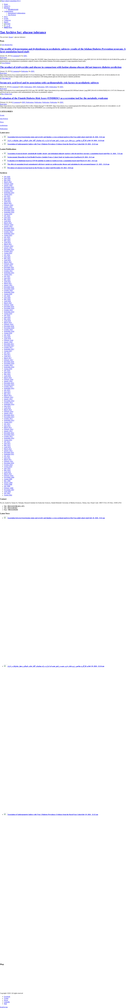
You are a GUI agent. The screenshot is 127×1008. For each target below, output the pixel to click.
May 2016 (7, 374)
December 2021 (9, 267)
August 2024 (8, 214)
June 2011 (7, 458)
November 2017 (9, 345)
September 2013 (9, 420)
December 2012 (9, 433)
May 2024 (7, 219)
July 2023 (7, 237)
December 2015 (9, 383)
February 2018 (8, 340)
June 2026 (7, 178)
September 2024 (9, 212)
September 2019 (9, 312)
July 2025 (7, 196)
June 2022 (7, 257)
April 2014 (7, 408)
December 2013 (9, 415)
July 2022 (7, 255)
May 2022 (7, 258)
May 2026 (7, 180)
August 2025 (8, 194)
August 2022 (8, 253)
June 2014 (7, 406)
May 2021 (7, 280)
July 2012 (7, 442)
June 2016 (7, 372)
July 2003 (7, 493)
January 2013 (8, 431)
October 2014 (8, 402)
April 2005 (7, 491)
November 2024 (9, 210)
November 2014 (9, 401)
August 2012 (8, 440)
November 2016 (9, 363)
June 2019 (7, 317)
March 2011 (8, 459)
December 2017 (9, 344)
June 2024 (7, 217)
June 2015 (7, 392)
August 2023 (8, 235)
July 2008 (7, 486)
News (2, 122)
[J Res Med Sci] (5, 78)
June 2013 (7, 426)
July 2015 (7, 390)
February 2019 (8, 324)
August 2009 (8, 479)
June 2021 (7, 278)
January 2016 (8, 381)
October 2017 (8, 347)
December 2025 (9, 187)
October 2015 (8, 386)
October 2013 (8, 418)
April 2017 (7, 356)
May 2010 (7, 470)
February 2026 (8, 184)
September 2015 (9, 388)
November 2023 (9, 230)
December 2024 (9, 208)
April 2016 (7, 376)
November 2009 (9, 477)
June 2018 (7, 337)
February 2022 (8, 264)
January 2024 (8, 226)
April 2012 (7, 447)
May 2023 (7, 240)
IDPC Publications (26, 87)
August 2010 (8, 466)
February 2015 (8, 397)
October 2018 (8, 329)
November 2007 (9, 490)
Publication (24, 71)
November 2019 (9, 308)
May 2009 (7, 481)
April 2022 (7, 260)
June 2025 (7, 198)
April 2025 (7, 201)
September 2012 (9, 438)
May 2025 (7, 200)
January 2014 (8, 413)
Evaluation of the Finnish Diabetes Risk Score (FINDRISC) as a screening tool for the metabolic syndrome (54, 98)
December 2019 (9, 306)
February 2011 (8, 461)
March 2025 (8, 203)
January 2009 (8, 482)
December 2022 (9, 249)
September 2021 (9, 273)
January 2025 (8, 207)
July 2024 (7, 216)
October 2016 (8, 365)
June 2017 (7, 354)
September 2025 (9, 192)
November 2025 (9, 189)
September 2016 (9, 367)
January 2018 (8, 342)
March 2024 (8, 223)
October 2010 (8, 465)
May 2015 (7, 394)
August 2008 (8, 484)
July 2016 (7, 370)
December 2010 (9, 463)
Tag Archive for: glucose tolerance (23, 32)
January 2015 (8, 399)
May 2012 (7, 445)
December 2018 (9, 326)
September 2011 (9, 454)
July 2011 (7, 456)
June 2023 (7, 239)
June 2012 (7, 443)
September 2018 (9, 331)
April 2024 (7, 221)
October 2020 (8, 290)
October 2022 (8, 251)
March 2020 (8, 303)
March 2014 (8, 410)
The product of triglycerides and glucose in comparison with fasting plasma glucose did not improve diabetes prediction (60, 67)
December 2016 (9, 361)
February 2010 (8, 475)
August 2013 (8, 422)
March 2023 (8, 244)
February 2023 (8, 246)
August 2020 (8, 294)
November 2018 (9, 328)
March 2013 (8, 427)
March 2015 (8, 395)
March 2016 (8, 378)
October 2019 (8, 310)
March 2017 (8, 358)
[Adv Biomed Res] (6, 45)
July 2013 (7, 424)
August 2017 (8, 351)
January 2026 (8, 185)
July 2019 (7, 315)
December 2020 (9, 287)
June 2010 (7, 468)
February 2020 (8, 305)
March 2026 (8, 182)
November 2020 (9, 289)
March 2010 (8, 474)
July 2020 (7, 296)
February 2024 (8, 224)
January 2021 (8, 285)
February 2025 (8, 205)
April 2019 (7, 321)
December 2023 (9, 228)
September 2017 (9, 349)
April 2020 (7, 301)
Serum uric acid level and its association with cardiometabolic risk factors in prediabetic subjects (49, 82)
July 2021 (7, 276)
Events (2, 115)
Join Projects (4, 119)
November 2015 (9, 385)
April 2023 (7, 242)
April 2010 (7, 472)
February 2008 (8, 488)
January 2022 (8, 265)
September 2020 (9, 292)
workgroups (4, 125)
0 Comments (15, 56)
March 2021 (8, 283)
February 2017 (8, 360)
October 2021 (8, 271)
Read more (3, 57)
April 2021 (7, 281)
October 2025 (8, 191)
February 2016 (8, 379)
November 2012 (9, 434)
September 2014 (9, 404)
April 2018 (7, 338)
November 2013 (9, 417)
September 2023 (9, 233)
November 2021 (9, 269)
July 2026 (7, 176)
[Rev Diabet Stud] (6, 94)
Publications (4, 129)
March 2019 (8, 322)
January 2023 (8, 248)
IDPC (25, 56)
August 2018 (8, 333)
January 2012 (8, 450)
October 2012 (8, 436)
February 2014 (8, 411)
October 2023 (8, 232)
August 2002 (8, 495)
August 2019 (8, 313)
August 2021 (8, 274)
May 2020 (7, 299)
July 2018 (7, 335)
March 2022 (8, 262)
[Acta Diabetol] (5, 63)
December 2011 (9, 452)
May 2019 (7, 319)
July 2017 (7, 353)
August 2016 (8, 369)
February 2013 (8, 429)
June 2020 (7, 297)
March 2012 (8, 449)
